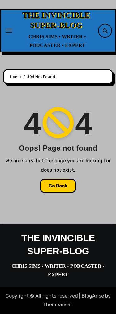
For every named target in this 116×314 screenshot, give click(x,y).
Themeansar (57, 305)
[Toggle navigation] (9, 31)
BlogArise (93, 296)
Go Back (58, 186)
